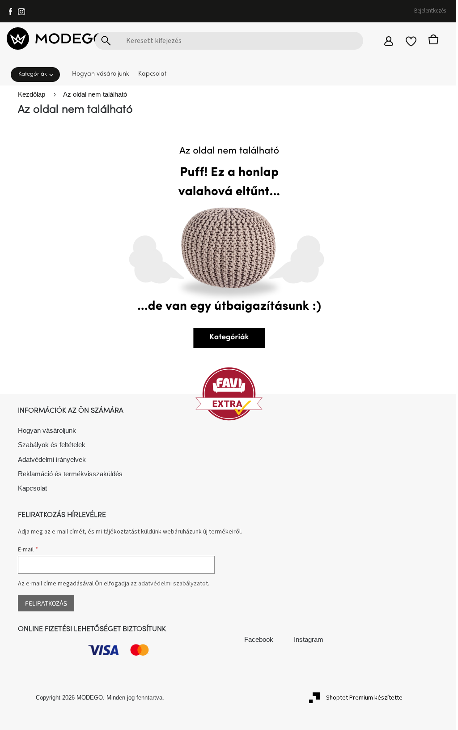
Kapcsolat (32, 488)
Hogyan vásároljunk (47, 430)
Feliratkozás (46, 603)
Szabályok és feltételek (51, 444)
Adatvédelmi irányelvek (52, 459)
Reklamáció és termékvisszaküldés (70, 474)
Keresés (106, 41)
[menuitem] (38, 74)
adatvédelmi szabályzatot (173, 583)
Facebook (258, 639)
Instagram (308, 639)
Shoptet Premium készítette (364, 697)
